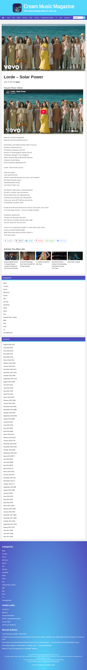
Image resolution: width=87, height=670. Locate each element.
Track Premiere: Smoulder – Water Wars (14, 634)
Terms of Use (47, 661)
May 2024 (6, 428)
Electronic (6, 292)
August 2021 (7, 527)
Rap (4, 323)
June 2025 (6, 388)
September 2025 (8, 378)
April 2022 (6, 502)
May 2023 (6, 465)
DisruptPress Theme (50, 664)
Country (36, 17)
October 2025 (7, 375)
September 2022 (8, 487)
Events (5, 295)
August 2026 (7, 344)
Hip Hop (25, 17)
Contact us (5, 609)
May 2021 (6, 536)
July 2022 (6, 493)
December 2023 (8, 443)
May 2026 (6, 354)
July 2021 (6, 530)
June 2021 (6, 533)
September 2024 (8, 416)
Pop (13, 17)
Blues (5, 283)
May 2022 (6, 499)
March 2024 (7, 434)
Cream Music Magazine (49, 6)
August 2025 (7, 382)
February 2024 (7, 437)
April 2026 (6, 357)
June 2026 (6, 351)
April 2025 (6, 394)
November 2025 (8, 372)
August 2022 (7, 490)
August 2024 (7, 419)
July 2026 (6, 347)
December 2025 (8, 369)
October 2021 (7, 521)
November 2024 (8, 409)
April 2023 (6, 468)
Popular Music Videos (47, 17)
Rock (8, 17)
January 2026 (7, 366)
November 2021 (8, 518)
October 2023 (7, 450)
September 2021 (8, 524)
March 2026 (7, 360)
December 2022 (8, 478)
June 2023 (6, 462)
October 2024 (7, 413)
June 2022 (6, 496)
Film (60, 17)
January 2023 (7, 474)
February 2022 (7, 508)
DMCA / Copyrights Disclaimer (11, 618)
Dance (5, 289)
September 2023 (8, 453)
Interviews (6, 305)
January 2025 (7, 403)
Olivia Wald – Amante (74, 262)
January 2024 (7, 440)
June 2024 (6, 425)
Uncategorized (7, 332)
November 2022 (8, 481)
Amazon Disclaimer (8, 615)
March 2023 (7, 471)
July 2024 (6, 422)
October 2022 (7, 484)
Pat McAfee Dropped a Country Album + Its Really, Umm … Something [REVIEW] (26, 645)
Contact (66, 17)
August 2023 (7, 456)
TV (56, 17)
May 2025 (6, 391)
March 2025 (7, 397)
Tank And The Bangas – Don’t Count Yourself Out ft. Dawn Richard (27, 264)
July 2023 (6, 459)
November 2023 (8, 447)
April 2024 (6, 431)
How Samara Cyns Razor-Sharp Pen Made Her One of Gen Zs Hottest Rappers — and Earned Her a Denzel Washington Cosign (40, 642)
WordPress (40, 664)
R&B (30, 17)
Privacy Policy (6, 622)
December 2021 (8, 515)
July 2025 (6, 385)
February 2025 (7, 400)
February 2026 (7, 363)
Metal (18, 17)
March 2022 (7, 505)
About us (5, 612)
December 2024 (8, 406)
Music (5, 311)
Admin (18, 82)
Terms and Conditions (9, 625)
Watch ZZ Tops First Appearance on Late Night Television (19, 648)
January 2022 (7, 512)
